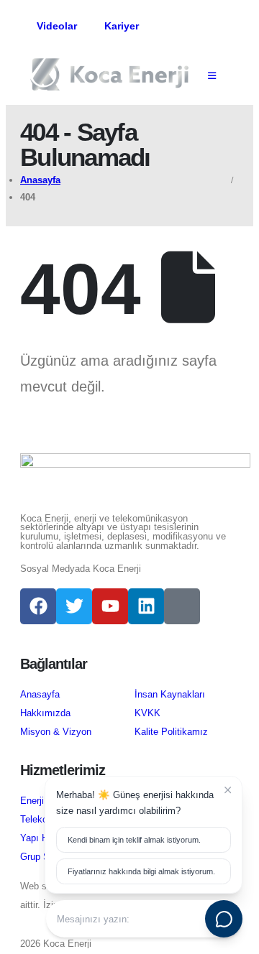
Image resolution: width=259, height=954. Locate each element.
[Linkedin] (146, 606)
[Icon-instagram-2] (182, 606)
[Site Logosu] (109, 74)
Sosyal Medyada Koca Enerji (80, 569)
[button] (160, 27)
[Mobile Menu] (212, 76)
